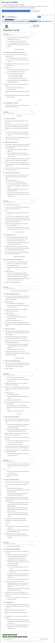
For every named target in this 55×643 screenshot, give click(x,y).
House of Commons (6, 21)
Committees (27, 21)
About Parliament (25, 19)
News (43, 21)
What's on (16, 21)
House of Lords (12, 21)
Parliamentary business (9, 19)
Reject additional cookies (23, 11)
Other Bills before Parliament (34, 26)
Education (38, 19)
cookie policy (32, 7)
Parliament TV (39, 21)
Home (4, 19)
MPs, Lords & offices (17, 19)
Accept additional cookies (9, 11)
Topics (46, 21)
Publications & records (33, 21)
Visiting (35, 19)
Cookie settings (35, 11)
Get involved (31, 19)
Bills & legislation (21, 21)
